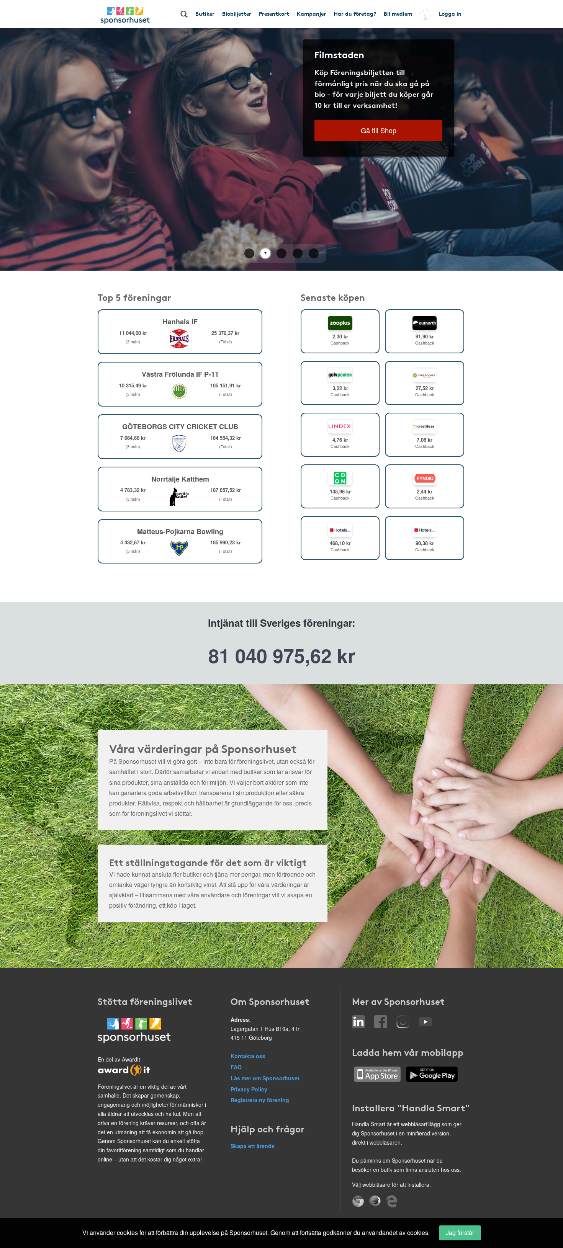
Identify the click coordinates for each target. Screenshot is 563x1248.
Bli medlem (398, 13)
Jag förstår (460, 1232)
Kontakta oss (248, 1056)
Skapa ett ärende (253, 1146)
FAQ (236, 1067)
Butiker (204, 13)
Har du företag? (355, 13)
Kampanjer (311, 13)
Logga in (450, 13)
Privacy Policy (249, 1089)
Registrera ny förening (260, 1100)
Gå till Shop (378, 130)
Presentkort (274, 13)
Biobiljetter (236, 13)
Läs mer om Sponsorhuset (265, 1078)
